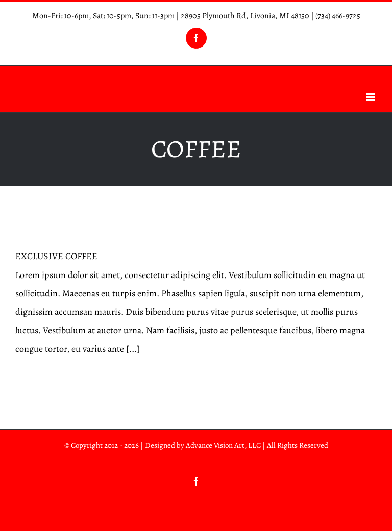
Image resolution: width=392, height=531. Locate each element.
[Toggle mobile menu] (371, 96)
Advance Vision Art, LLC (223, 445)
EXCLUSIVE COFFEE (56, 256)
